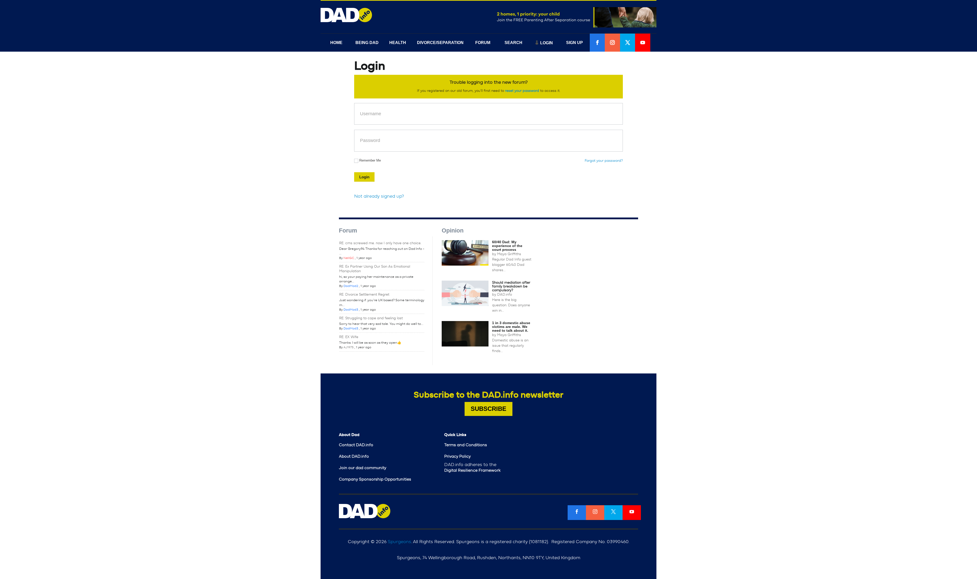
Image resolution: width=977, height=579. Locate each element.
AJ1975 (348, 347)
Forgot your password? (604, 161)
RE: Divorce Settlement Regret (364, 294)
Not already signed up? (379, 196)
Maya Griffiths (509, 254)
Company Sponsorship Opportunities (375, 479)
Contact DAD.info (356, 445)
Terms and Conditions (465, 445)
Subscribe (488, 408)
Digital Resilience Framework (472, 470)
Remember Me (370, 160)
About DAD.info (354, 456)
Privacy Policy (457, 456)
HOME (336, 42)
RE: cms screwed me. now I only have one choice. (380, 243)
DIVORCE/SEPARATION (440, 42)
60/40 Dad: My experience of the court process (507, 246)
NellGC (348, 257)
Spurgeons (399, 542)
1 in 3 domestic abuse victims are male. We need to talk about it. (511, 326)
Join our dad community (362, 468)
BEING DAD (367, 42)
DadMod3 (350, 309)
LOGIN (546, 43)
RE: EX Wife (348, 337)
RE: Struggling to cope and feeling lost (371, 318)
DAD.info (504, 294)
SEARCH (513, 42)
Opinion (453, 230)
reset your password (522, 91)
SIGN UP (574, 42)
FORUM (482, 42)
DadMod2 (350, 285)
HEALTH (397, 42)
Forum (348, 230)
